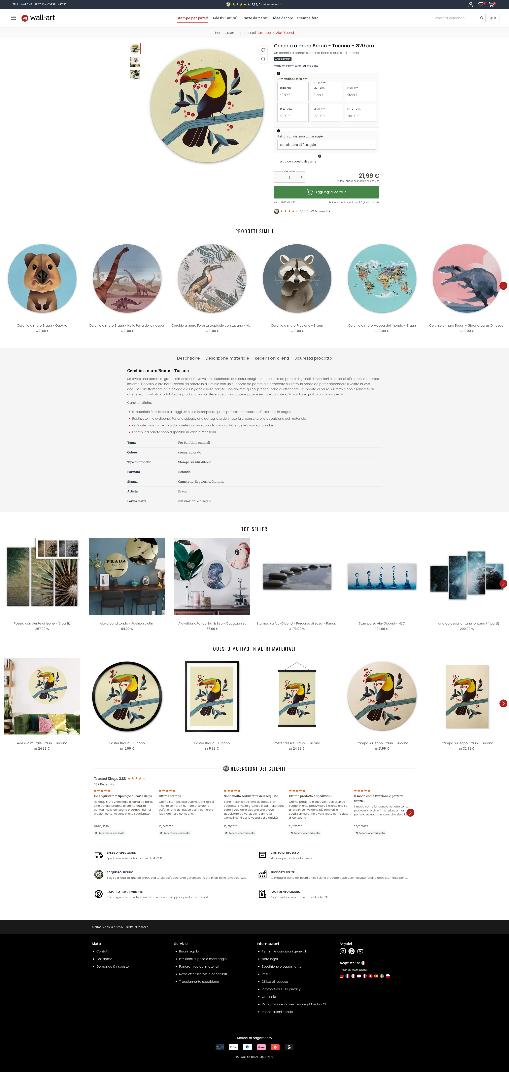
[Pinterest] (351, 951)
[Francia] (347, 976)
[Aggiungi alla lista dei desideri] (263, 50)
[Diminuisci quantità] (278, 177)
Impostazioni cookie (277, 1012)
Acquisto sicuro (120, 872)
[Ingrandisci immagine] (263, 58)
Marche (26, 4)
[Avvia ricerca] (482, 18)
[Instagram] (343, 951)
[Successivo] (503, 286)
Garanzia (269, 996)
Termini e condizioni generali (284, 951)
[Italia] (353, 976)
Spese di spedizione (121, 853)
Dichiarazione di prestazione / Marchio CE (294, 1004)
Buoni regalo (189, 951)
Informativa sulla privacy (107, 927)
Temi (15, 4)
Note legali (270, 959)
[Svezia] (382, 976)
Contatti (102, 951)
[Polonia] (388, 976)
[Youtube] (360, 951)
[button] (207, 106)
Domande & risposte (112, 966)
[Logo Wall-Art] (38, 18)
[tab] (188, 358)
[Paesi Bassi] (359, 976)
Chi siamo (104, 959)
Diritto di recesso (284, 853)
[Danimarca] (365, 976)
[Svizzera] (370, 976)
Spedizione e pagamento (282, 966)
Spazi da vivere (44, 4)
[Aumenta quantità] (301, 177)
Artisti (62, 4)
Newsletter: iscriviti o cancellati (203, 974)
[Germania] (342, 976)
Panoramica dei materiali (199, 966)
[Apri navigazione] (13, 18)
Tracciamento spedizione (199, 981)
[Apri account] (470, 4)
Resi (265, 974)
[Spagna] (376, 976)
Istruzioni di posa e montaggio (203, 959)
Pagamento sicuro (285, 892)
